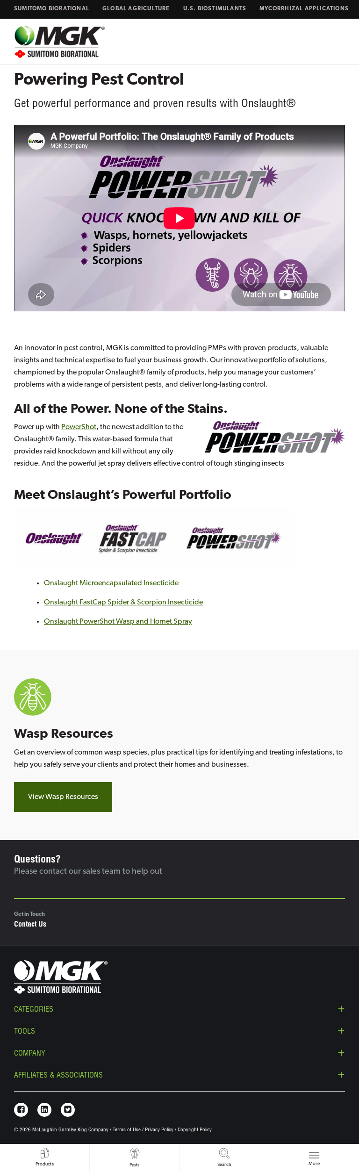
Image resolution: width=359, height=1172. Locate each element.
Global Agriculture (136, 9)
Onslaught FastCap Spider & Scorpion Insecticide (123, 602)
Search (224, 1164)
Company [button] (29, 1054)
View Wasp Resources (63, 797)
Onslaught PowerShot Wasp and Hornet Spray (118, 622)
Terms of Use (127, 1130)
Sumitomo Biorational (51, 9)
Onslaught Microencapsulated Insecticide (111, 583)
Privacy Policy (159, 1130)
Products (45, 1164)
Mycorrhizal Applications (304, 9)
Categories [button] (33, 1010)
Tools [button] (24, 1032)
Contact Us (30, 925)
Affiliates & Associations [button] (58, 1076)
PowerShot (78, 427)
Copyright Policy (195, 1130)
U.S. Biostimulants (215, 9)
